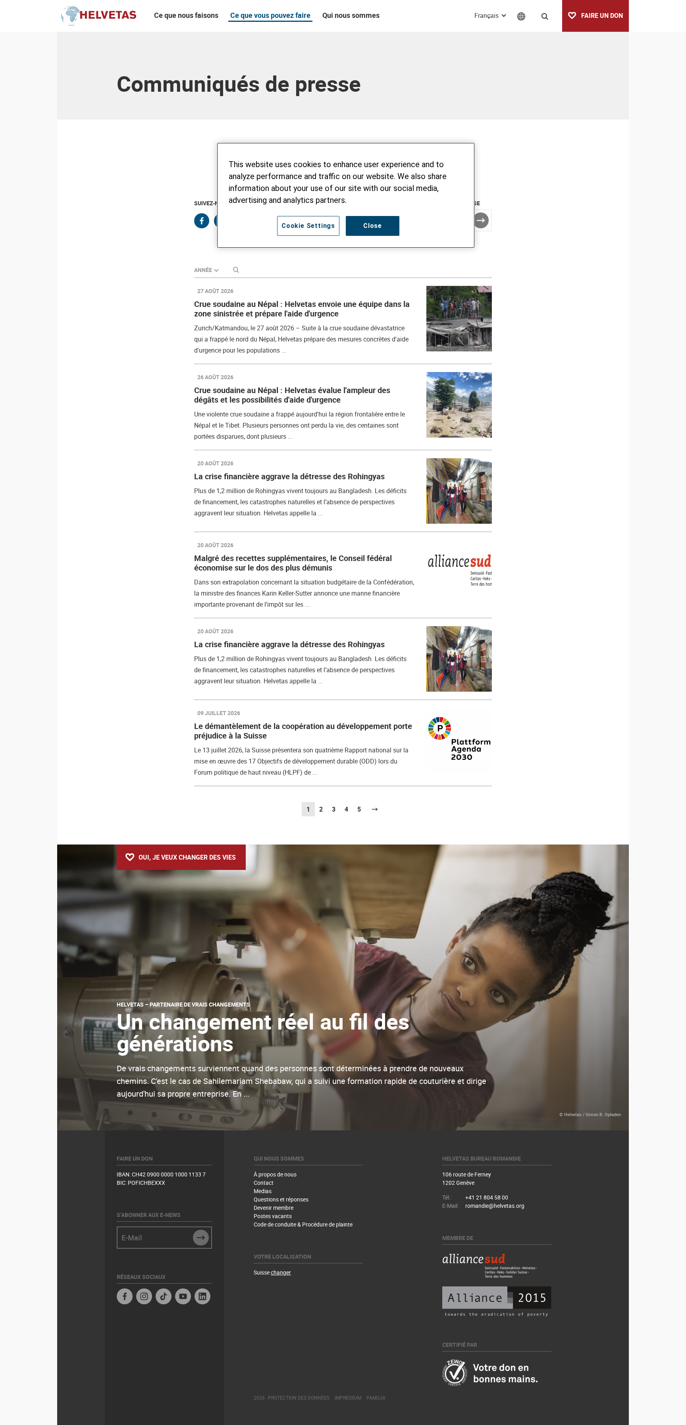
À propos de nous (275, 1174)
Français (487, 15)
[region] (346, 195)
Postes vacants (273, 1216)
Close (372, 225)
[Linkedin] (202, 1297)
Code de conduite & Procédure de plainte (303, 1224)
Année (203, 270)
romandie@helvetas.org (494, 1205)
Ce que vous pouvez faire (270, 15)
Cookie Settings (308, 225)
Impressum (348, 1397)
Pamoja (375, 1397)
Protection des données (299, 1397)
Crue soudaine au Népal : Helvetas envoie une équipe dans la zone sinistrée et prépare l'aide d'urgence (302, 309)
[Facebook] (125, 1297)
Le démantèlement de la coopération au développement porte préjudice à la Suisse (303, 731)
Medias (263, 1191)
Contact (264, 1182)
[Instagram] (144, 1297)
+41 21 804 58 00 (486, 1197)
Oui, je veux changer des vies (187, 857)
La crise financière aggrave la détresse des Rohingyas (289, 476)
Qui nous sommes (351, 15)
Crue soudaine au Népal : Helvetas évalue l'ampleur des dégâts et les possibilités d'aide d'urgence (292, 395)
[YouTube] (183, 1297)
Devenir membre (273, 1207)
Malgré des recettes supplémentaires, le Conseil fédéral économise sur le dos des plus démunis (293, 563)
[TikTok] (164, 1297)
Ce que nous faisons (186, 15)
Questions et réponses (281, 1199)
